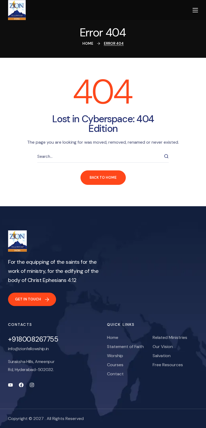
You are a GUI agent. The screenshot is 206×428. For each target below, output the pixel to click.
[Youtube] (10, 385)
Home (87, 43)
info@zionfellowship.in (28, 348)
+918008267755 (33, 339)
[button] (32, 299)
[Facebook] (21, 385)
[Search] (166, 156)
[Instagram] (32, 385)
